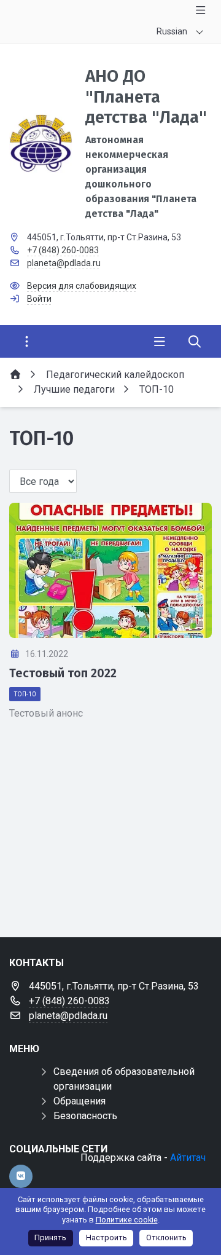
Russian (172, 31)
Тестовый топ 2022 (63, 673)
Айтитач (188, 1157)
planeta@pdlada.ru (64, 263)
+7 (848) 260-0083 (63, 250)
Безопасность (85, 1116)
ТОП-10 (25, 694)
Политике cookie (127, 1219)
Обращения (79, 1101)
